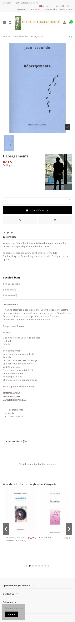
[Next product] (71, 37)
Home (35, 3)
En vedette (9, 289)
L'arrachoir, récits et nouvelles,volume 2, (15, 539)
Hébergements (15, 409)
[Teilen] (4, 232)
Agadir (11, 413)
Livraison (7, 3)
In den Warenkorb (39, 210)
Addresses (36, 9)
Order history (66, 9)
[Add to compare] (55, 220)
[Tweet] (8, 232)
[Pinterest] (12, 232)
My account (22, 9)
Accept (11, 614)
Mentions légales (22, 3)
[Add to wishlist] (20, 220)
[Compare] (20, 533)
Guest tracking (51, 9)
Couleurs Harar (15, 416)
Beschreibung (11, 277)
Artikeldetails (11, 283)
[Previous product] (70, 37)
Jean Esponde (10, 386)
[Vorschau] (24, 533)
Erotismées (45, 537)
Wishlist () (64, 6)
